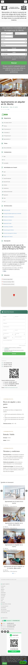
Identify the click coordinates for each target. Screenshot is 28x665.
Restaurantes (3, 594)
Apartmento (6, 107)
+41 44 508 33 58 (10, 626)
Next (26, 94)
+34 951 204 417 (10, 623)
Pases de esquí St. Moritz (9, 230)
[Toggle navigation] (25, 2)
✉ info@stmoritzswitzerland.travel (7, 628)
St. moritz (15, 107)
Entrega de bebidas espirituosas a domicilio (12, 213)
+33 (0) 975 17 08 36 (11, 625)
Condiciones (6, 348)
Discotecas (3, 602)
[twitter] (5, 631)
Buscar (14, 63)
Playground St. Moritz (8, 236)
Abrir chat (14, 651)
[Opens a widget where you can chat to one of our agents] (23, 662)
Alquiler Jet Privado (7, 223)
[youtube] (8, 631)
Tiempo (2, 587)
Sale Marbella (3, 607)
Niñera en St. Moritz (8, 220)
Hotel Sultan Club (4, 612)
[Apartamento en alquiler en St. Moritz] (14, 86)
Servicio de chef (7, 210)
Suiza (11, 107)
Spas (2, 600)
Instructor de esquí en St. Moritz (10, 233)
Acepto (4, 663)
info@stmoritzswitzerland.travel (10, 387)
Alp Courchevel (3, 609)
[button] (14, 295)
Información (3, 586)
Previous (1, 94)
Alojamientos (3, 592)
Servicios (2, 597)
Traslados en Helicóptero (9, 216)
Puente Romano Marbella (5, 610)
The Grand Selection (4, 606)
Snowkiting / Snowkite (8, 226)
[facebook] (2, 631)
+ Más (4, 271)
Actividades (3, 595)
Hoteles (2, 590)
